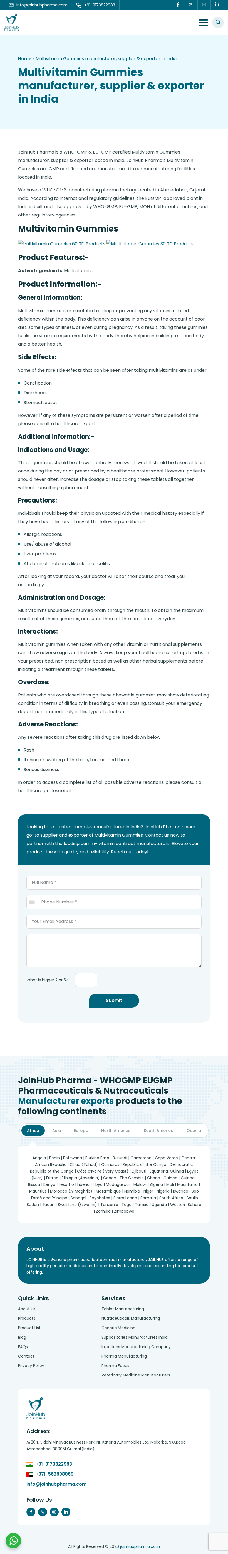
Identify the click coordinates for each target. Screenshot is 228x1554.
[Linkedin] (217, 5)
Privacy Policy (31, 1365)
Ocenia (194, 1130)
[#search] (218, 22)
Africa (33, 1130)
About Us (26, 1309)
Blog (22, 1337)
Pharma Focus (115, 1365)
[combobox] (33, 902)
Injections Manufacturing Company (136, 1346)
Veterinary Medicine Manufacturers (135, 1375)
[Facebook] (178, 5)
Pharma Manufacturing (124, 1356)
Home (24, 58)
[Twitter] (191, 5)
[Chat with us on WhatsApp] (13, 1540)
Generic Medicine (118, 1328)
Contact (26, 1356)
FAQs (23, 1346)
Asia (56, 1130)
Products (26, 1318)
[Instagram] (204, 5)
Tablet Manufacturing (122, 1309)
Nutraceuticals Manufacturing (130, 1318)
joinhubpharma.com (140, 1546)
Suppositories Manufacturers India (134, 1337)
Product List (29, 1328)
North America (116, 1130)
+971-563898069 (54, 1474)
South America (159, 1130)
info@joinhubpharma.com (56, 1484)
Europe (81, 1130)
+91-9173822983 (54, 1464)
